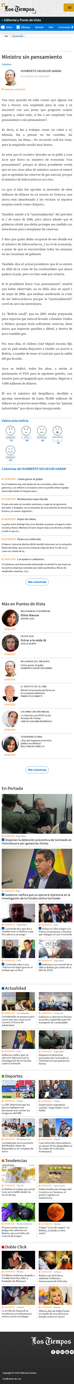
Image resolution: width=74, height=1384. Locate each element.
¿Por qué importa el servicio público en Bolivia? (36, 742)
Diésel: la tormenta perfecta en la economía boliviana (38, 691)
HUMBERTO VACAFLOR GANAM (41, 71)
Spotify (72, 1352)
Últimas (25, 27)
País (51, 27)
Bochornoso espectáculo (32, 499)
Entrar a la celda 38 (33, 640)
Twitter (58, 1352)
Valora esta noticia (15, 420)
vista (4, 793)
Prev (1, 27)
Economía (64, 27)
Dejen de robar (26, 519)
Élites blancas (30, 615)
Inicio (9, 27)
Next (72, 27)
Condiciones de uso (12, 1378)
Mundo (39, 27)
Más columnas (37, 582)
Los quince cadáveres (30, 559)
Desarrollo (17, 36)
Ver (7, 36)
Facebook (53, 1352)
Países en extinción (29, 539)
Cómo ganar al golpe (30, 479)
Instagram (62, 1352)
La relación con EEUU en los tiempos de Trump (36, 717)
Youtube (67, 1352)
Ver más (6, 993)
